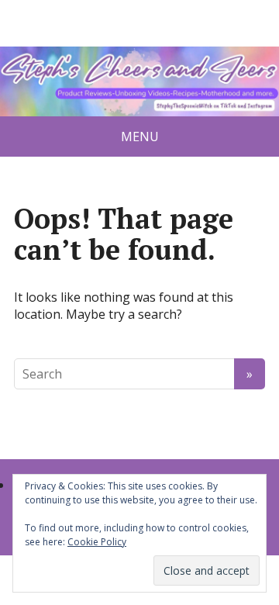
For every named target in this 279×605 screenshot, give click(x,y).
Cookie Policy (96, 541)
